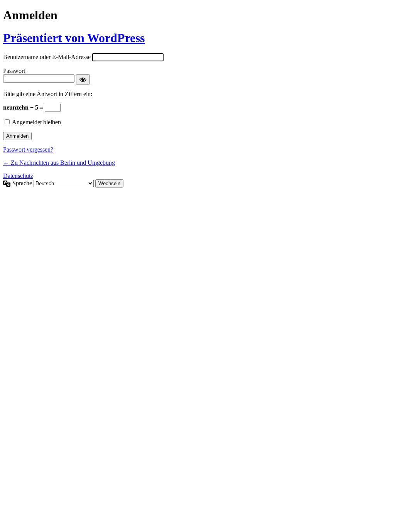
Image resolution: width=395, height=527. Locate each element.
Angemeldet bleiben (36, 122)
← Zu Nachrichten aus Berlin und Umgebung (59, 162)
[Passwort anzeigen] (83, 79)
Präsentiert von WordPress (74, 38)
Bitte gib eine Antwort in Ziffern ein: (47, 94)
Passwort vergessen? (28, 149)
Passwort (14, 71)
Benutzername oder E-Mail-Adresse (47, 57)
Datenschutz (18, 175)
